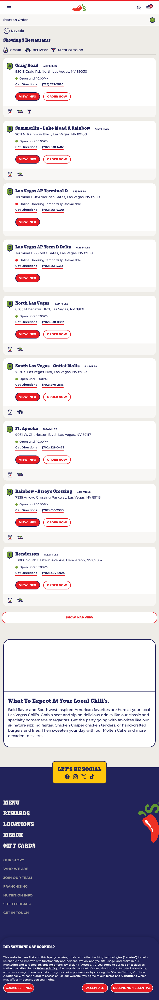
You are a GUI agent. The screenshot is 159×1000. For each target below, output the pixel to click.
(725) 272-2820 (53, 84)
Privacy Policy (47, 968)
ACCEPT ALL (95, 987)
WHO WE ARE (15, 869)
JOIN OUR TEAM (17, 878)
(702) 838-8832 (53, 322)
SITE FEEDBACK (17, 904)
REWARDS (16, 814)
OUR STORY (13, 860)
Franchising (15, 886)
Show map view (79, 617)
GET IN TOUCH (16, 913)
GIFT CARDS (19, 846)
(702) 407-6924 (53, 573)
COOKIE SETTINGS (19, 987)
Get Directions (26, 84)
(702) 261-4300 (53, 210)
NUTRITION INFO (18, 895)
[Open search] (139, 7)
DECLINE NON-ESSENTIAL (132, 987)
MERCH (13, 835)
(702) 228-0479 (53, 447)
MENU (11, 803)
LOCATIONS (18, 824)
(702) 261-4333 (52, 266)
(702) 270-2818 (53, 385)
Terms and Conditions (121, 975)
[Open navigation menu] (9, 7)
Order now (57, 96)
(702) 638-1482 (53, 147)
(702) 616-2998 (53, 510)
